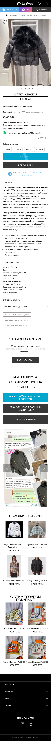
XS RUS (39, 149)
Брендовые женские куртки (16, 319)
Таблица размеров (40, 137)
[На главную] (25, 4)
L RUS (7, 149)
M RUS (18, 149)
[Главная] (6, 15)
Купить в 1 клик (25, 165)
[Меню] (3, 3)
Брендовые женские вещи (16, 325)
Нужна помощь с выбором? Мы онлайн (24, 132)
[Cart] (46, 3)
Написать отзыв (25, 360)
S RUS (28, 149)
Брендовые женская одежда (17, 314)
